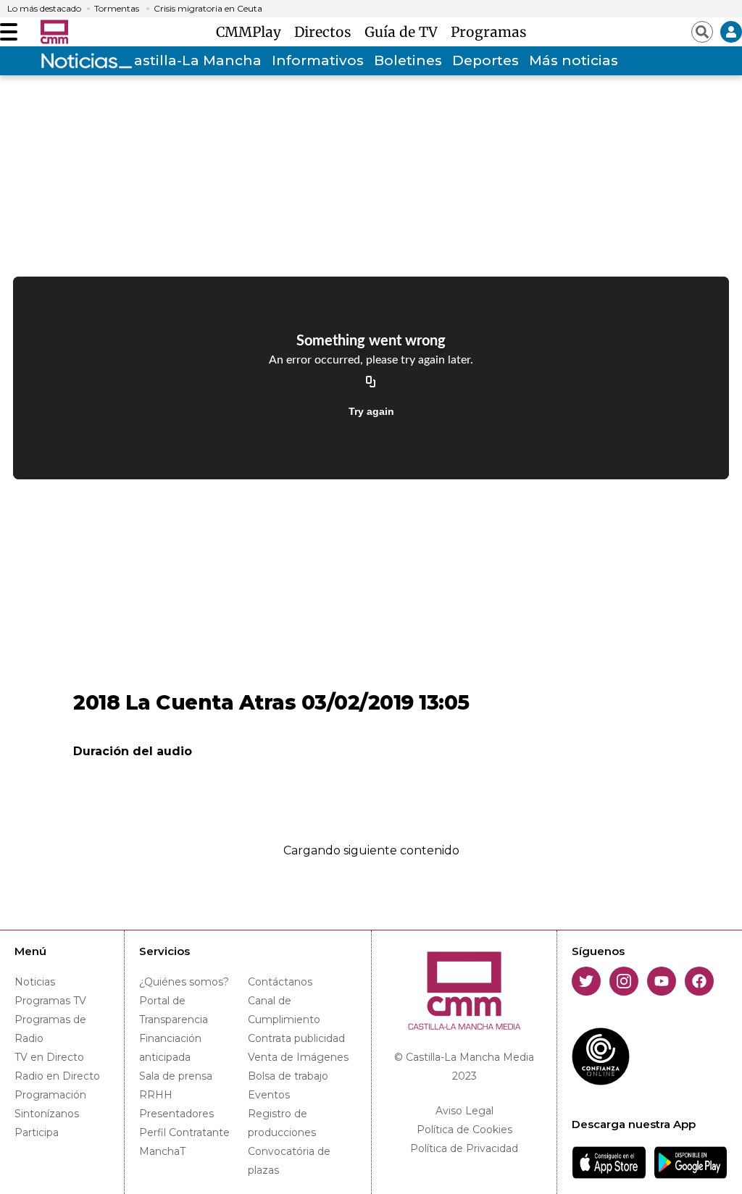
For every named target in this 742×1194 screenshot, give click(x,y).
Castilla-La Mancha (193, 60)
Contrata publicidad (296, 1038)
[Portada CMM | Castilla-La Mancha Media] (54, 32)
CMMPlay (252, 32)
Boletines (408, 60)
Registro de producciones (282, 1123)
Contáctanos (280, 981)
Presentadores (176, 1113)
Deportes (485, 60)
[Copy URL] (371, 382)
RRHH (155, 1094)
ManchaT (162, 1151)
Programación (50, 1094)
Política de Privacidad (464, 1148)
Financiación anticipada (170, 1048)
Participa (36, 1132)
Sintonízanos (46, 1113)
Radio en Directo (57, 1075)
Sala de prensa (175, 1075)
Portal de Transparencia (173, 1010)
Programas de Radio (50, 1029)
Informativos (318, 60)
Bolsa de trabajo (288, 1075)
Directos (326, 32)
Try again (371, 411)
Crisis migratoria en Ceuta (208, 9)
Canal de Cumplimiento (284, 1010)
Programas (489, 32)
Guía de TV (404, 32)
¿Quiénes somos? (184, 981)
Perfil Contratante (184, 1132)
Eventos (269, 1094)
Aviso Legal (464, 1110)
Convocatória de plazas (289, 1161)
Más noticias (573, 60)
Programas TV (50, 1000)
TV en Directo (49, 1057)
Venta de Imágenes (298, 1057)
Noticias (34, 981)
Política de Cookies (464, 1129)
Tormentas (116, 9)
